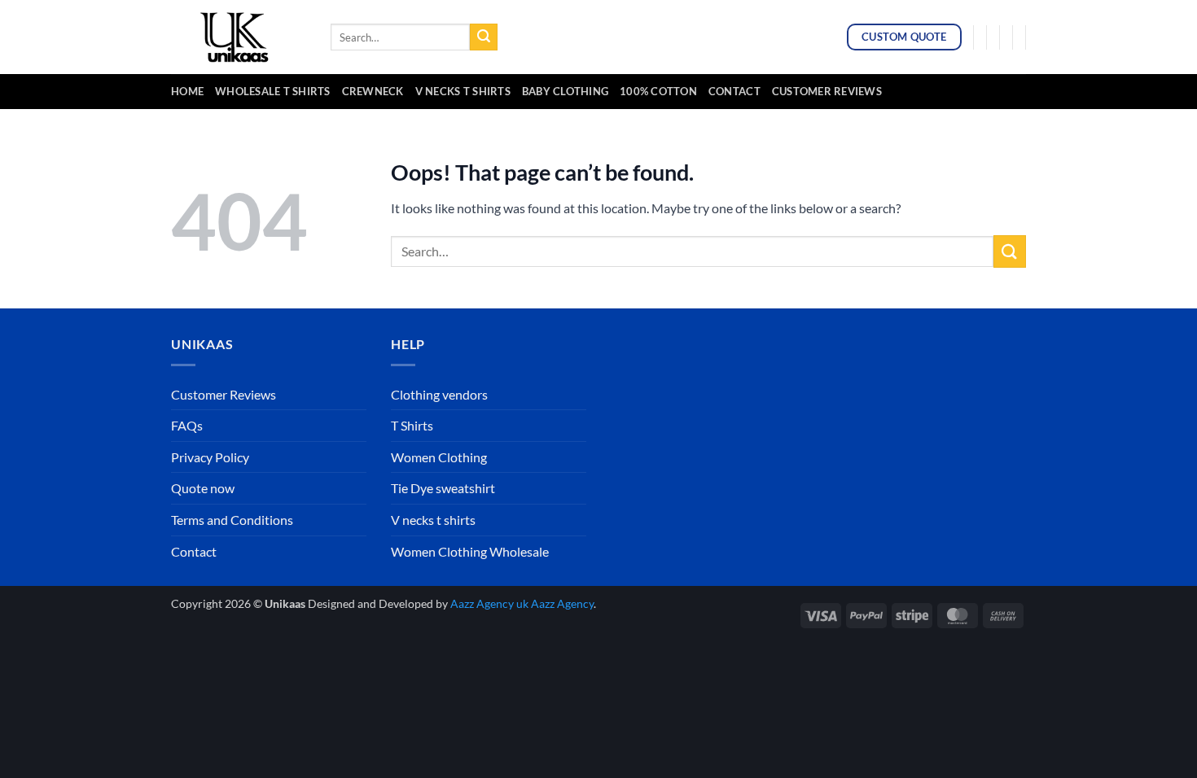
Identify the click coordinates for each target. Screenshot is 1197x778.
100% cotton (658, 91)
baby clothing (565, 91)
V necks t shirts (433, 519)
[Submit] (484, 37)
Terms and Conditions (232, 519)
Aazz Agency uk (489, 603)
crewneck (373, 91)
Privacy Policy (210, 457)
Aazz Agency (562, 603)
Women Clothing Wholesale (470, 551)
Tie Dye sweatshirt (443, 488)
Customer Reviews (827, 91)
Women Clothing (439, 457)
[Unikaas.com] (238, 36)
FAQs (187, 425)
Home (187, 91)
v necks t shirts (463, 91)
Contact (734, 91)
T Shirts (412, 425)
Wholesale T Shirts (273, 91)
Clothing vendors (439, 394)
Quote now (203, 488)
